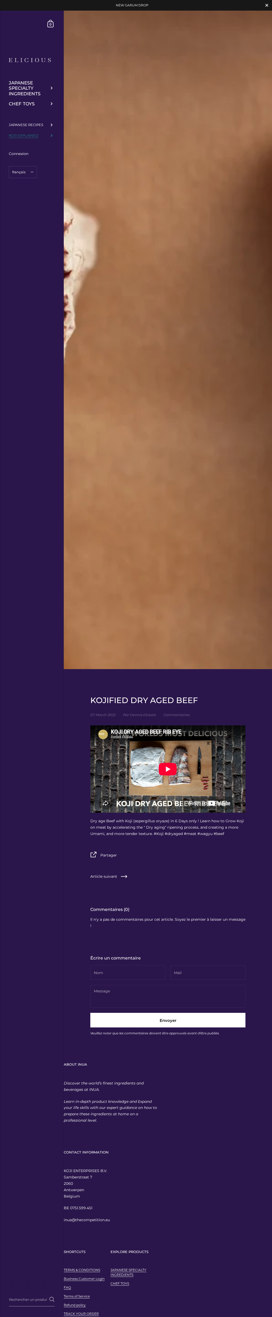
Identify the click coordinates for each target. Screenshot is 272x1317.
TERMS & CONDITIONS (82, 1270)
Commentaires (176, 715)
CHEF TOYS (119, 1283)
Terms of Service (77, 1296)
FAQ (67, 1287)
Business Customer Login (84, 1279)
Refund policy (75, 1305)
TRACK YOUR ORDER (81, 1314)
